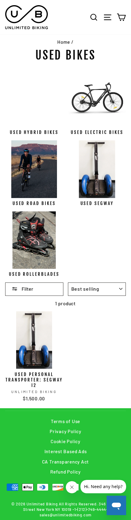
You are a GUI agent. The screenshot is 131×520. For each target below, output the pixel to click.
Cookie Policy (65, 441)
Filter (27, 289)
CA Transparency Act (65, 461)
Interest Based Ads (65, 451)
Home (63, 42)
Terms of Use (65, 421)
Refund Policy (65, 471)
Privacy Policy (65, 431)
